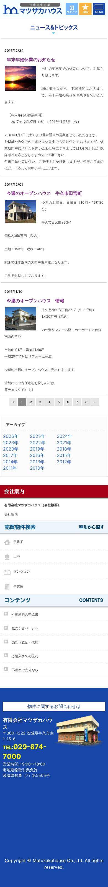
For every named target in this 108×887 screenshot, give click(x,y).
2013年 (37, 461)
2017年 (10, 455)
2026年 (11, 436)
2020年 (11, 449)
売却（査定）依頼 (25, 642)
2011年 (10, 468)
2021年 (64, 442)
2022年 (37, 442)
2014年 (10, 461)
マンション (21, 571)
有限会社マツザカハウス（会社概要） (32, 505)
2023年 (11, 442)
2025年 (37, 436)
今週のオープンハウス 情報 (35, 300)
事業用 (18, 586)
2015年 (64, 455)
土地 (16, 556)
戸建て (18, 541)
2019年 (37, 449)
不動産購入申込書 (25, 614)
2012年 (64, 461)
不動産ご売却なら (25, 670)
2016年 (37, 455)
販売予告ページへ (25, 628)
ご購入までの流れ (25, 656)
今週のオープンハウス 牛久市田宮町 (44, 193)
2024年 (64, 436)
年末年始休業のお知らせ (31, 59)
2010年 (37, 468)
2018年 (64, 449)
